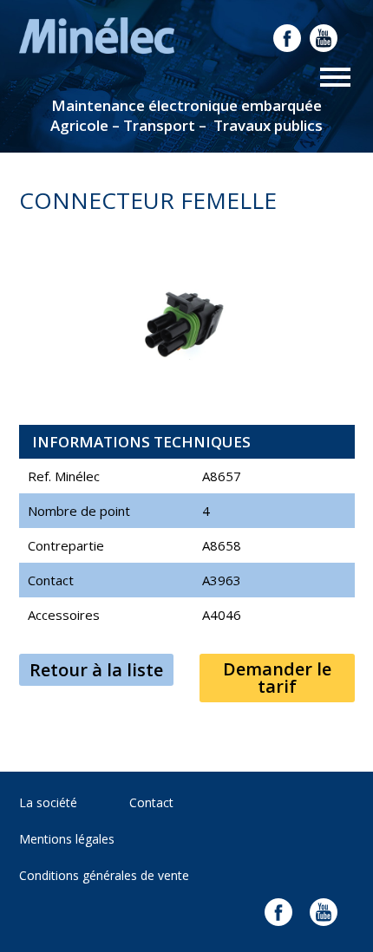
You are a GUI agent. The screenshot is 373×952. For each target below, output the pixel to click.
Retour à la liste (96, 669)
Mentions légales (67, 839)
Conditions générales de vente (104, 875)
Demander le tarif (277, 677)
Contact (151, 802)
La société (48, 802)
